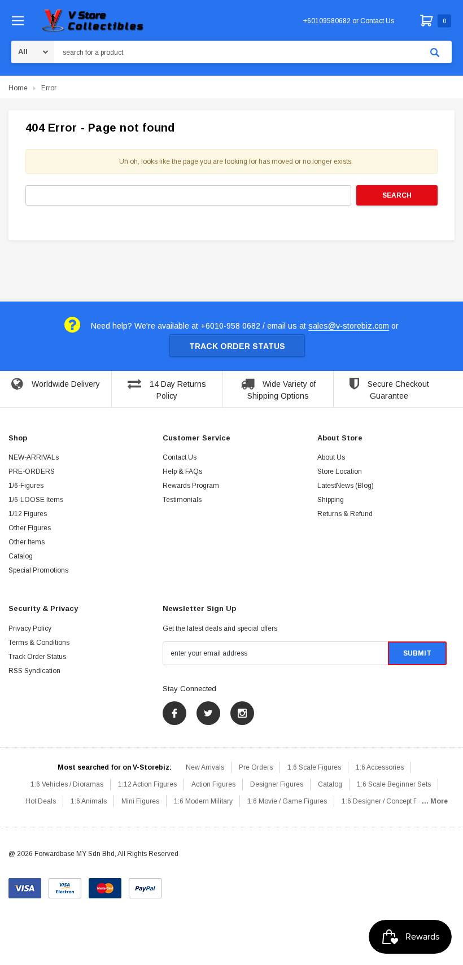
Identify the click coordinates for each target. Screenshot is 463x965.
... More (435, 801)
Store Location (339, 471)
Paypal (145, 884)
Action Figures (213, 784)
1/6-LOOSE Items (35, 500)
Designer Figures (276, 784)
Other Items (26, 542)
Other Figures (29, 528)
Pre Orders (256, 767)
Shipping (330, 500)
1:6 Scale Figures (314, 767)
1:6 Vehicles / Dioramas (66, 784)
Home (18, 88)
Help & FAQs (182, 471)
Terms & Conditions (38, 643)
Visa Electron (65, 884)
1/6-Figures (25, 486)
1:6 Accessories (380, 767)
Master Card (105, 884)
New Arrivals (205, 767)
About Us (331, 457)
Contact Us (179, 457)
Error (48, 88)
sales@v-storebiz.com (348, 325)
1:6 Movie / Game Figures (287, 801)
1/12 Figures (27, 514)
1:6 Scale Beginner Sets (394, 784)
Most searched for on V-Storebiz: (115, 767)
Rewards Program (191, 486)
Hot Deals (40, 801)
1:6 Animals (89, 801)
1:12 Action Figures (147, 784)
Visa (24, 884)
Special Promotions (38, 570)
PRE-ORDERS (31, 471)
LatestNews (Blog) (345, 486)
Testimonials (182, 500)
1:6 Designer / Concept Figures (389, 801)
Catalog (20, 556)
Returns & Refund (345, 514)
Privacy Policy (29, 628)
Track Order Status (237, 346)
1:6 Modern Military (203, 801)
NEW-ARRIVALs (33, 457)
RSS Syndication (34, 671)
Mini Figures (140, 801)
